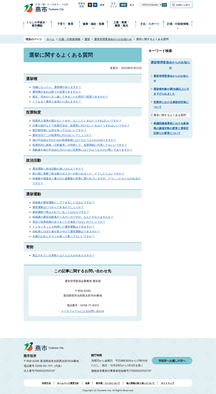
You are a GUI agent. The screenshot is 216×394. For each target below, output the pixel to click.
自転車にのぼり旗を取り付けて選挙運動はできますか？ (66, 231)
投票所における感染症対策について (171, 104)
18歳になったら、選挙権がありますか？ (56, 87)
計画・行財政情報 (178, 23)
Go (164, 5)
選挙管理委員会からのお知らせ (113, 39)
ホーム (50, 39)
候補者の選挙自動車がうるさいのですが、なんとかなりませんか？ (72, 217)
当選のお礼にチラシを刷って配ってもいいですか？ (63, 236)
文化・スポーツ (149, 23)
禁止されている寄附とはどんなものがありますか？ (63, 255)
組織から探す (183, 4)
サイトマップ (167, 383)
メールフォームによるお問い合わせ (82, 311)
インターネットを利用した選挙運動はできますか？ (63, 226)
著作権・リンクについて (108, 383)
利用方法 (46, 383)
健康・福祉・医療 (93, 23)
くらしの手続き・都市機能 (37, 24)
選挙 (87, 39)
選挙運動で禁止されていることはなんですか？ (60, 212)
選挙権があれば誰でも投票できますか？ (56, 91)
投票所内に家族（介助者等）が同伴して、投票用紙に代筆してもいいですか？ (79, 145)
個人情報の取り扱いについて (140, 383)
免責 (87, 383)
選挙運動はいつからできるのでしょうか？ (58, 207)
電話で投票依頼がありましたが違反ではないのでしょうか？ (68, 221)
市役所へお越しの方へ (172, 360)
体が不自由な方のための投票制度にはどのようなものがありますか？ (74, 140)
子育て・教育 (65, 23)
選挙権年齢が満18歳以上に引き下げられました (171, 91)
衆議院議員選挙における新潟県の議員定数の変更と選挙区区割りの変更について (171, 128)
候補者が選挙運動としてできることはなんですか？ (63, 202)
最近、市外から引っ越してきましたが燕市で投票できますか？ (70, 96)
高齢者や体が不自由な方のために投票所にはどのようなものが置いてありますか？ (82, 149)
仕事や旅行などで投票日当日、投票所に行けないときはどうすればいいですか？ (81, 125)
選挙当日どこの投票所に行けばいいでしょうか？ (62, 135)
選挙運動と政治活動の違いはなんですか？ (58, 168)
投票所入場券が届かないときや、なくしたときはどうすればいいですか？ (77, 120)
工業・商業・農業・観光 (121, 24)
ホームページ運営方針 (68, 383)
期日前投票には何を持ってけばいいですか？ (59, 130)
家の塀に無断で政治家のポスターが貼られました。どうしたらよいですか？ (78, 173)
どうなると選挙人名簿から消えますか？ (56, 101)
